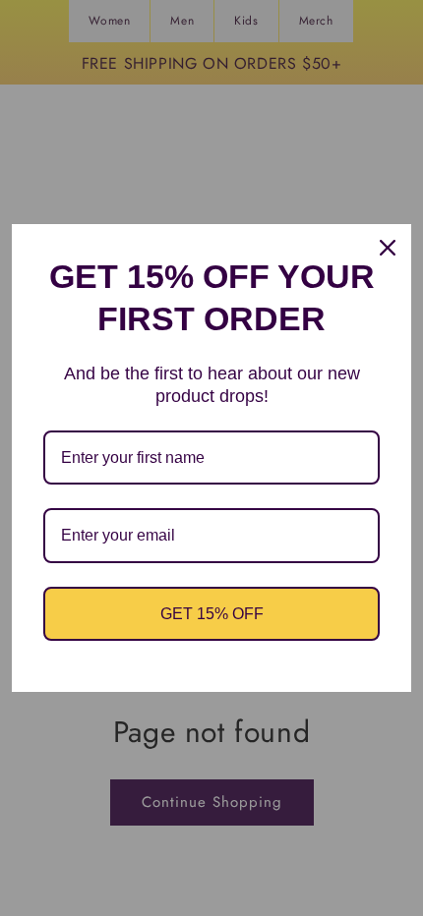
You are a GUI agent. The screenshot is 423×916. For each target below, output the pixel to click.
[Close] (387, 247)
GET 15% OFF (212, 613)
